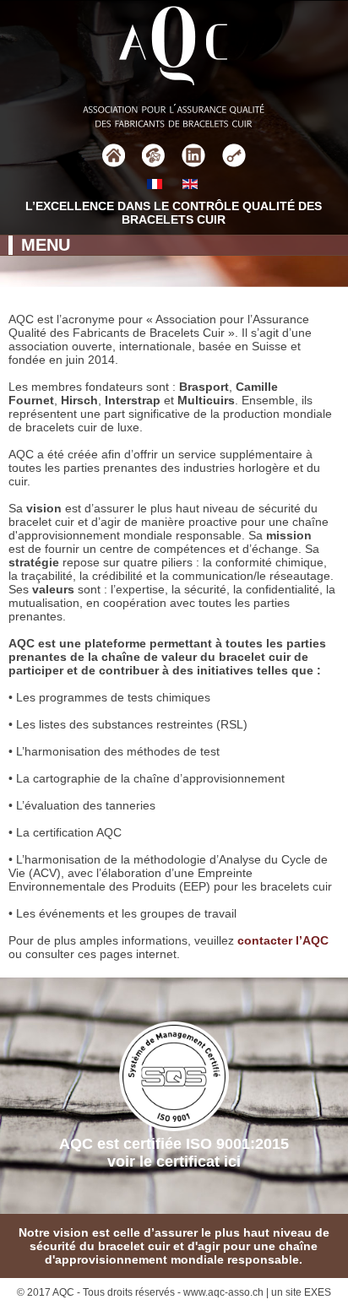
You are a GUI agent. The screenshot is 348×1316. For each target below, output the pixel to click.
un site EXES (301, 1292)
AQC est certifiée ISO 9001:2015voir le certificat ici (174, 1152)
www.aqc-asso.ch (223, 1292)
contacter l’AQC (283, 940)
